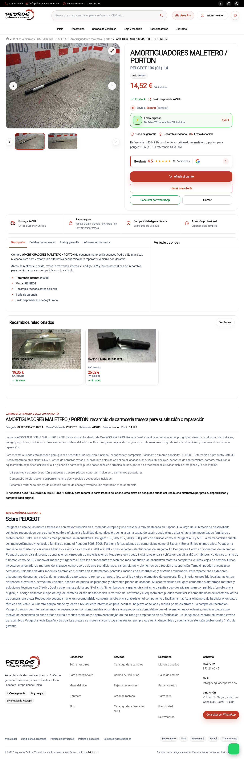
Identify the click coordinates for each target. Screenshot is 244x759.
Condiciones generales (33, 738)
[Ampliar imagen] (112, 51)
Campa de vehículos (104, 28)
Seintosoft (92, 752)
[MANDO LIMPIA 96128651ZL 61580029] (122, 342)
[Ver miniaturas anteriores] (9, 141)
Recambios (77, 28)
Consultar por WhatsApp (155, 199)
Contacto (181, 28)
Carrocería (165, 696)
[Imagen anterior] (13, 86)
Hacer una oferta (181, 188)
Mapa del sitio (78, 685)
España (158, 107)
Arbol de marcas (124, 696)
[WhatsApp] (236, 3)
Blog (72, 706)
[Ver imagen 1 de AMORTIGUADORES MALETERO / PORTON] (30, 141)
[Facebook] (220, 3)
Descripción (18, 242)
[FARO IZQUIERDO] (46, 342)
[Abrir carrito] (235, 15)
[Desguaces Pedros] (20, 15)
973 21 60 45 (211, 668)
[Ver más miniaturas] (116, 141)
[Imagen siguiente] (112, 86)
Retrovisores (166, 717)
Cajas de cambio (168, 675)
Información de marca (97, 242)
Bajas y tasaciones (126, 685)
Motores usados (168, 664)
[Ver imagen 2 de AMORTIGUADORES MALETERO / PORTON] (63, 141)
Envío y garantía (69, 242)
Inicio (60, 28)
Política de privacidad (62, 738)
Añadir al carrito (184, 176)
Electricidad (165, 706)
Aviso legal (11, 738)
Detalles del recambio (42, 242)
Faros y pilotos (167, 685)
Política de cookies (88, 738)
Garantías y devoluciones (117, 738)
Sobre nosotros (159, 28)
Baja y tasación (133, 28)
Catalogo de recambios (128, 664)
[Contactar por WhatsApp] (233, 748)
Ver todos (225, 322)
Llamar (207, 199)
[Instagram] (228, 3)
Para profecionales (81, 675)
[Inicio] (7, 39)
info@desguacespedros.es (220, 683)
